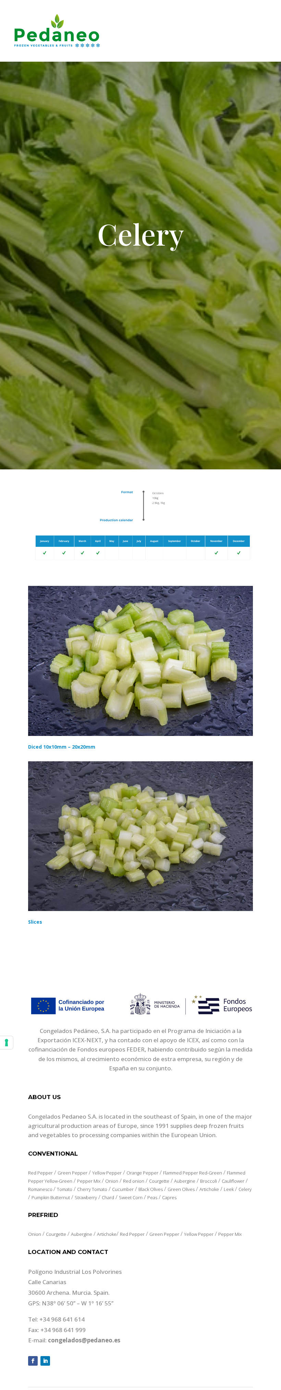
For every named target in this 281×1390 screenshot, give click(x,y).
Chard (108, 1197)
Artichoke (209, 1189)
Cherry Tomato (92, 1189)
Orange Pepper (142, 1173)
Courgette (159, 1181)
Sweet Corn (131, 1197)
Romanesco (40, 1189)
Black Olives (150, 1189)
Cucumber (123, 1189)
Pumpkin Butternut (51, 1197)
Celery (245, 1189)
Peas (152, 1197)
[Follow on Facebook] (33, 1361)
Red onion (133, 1181)
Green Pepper (72, 1173)
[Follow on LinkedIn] (45, 1361)
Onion (111, 1181)
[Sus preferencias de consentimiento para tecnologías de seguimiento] (6, 1042)
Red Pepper (40, 1173)
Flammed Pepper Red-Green (192, 1173)
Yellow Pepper (107, 1173)
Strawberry (86, 1197)
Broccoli (208, 1181)
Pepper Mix (88, 1181)
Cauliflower (233, 1181)
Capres (169, 1197)
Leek (229, 1189)
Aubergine (184, 1181)
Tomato (64, 1189)
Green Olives (181, 1189)
